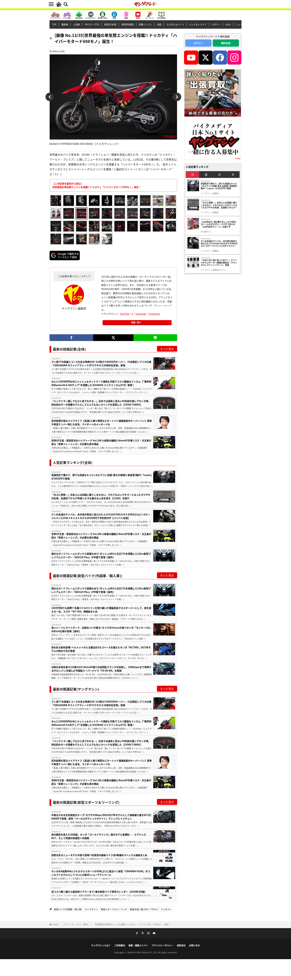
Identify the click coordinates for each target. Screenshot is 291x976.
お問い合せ (194, 945)
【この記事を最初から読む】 (96, 185)
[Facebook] (71, 337)
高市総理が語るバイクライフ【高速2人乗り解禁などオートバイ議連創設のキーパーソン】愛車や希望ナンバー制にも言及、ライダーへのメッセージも (101, 422)
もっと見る (167, 349)
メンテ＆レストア (198, 24)
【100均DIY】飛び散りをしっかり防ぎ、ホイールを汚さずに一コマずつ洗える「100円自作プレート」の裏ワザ (219, 224)
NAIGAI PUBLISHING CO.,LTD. (142, 952)
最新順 (64, 24)
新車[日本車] (110, 24)
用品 (159, 24)
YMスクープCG (92, 24)
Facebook (141, 313)
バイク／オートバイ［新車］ (76, 924)
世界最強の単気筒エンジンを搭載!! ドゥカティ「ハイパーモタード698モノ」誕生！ (133, 924)
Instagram (154, 313)
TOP (54, 24)
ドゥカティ (166, 909)
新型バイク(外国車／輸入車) (68, 909)
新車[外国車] (128, 24)
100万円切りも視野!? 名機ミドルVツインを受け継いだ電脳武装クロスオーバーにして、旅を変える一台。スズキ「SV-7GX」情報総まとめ (101, 609)
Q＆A (228, 24)
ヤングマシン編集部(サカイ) (213, 270)
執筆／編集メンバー (138, 945)
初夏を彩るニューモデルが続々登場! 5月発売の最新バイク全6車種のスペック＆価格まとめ (99, 855)
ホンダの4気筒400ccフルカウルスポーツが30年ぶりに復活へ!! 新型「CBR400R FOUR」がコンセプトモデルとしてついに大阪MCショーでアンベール (100, 873)
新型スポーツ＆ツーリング (114, 909)
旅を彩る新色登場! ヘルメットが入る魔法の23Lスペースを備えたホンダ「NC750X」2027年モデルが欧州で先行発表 (101, 649)
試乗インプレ (145, 24)
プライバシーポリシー (162, 945)
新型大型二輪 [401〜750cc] (144, 909)
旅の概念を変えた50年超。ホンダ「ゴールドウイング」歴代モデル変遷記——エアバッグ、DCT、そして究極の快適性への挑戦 (99, 836)
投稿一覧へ (136, 322)
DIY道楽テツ (206, 232)
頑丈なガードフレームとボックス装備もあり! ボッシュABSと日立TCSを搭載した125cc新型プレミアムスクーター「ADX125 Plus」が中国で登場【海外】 (101, 555)
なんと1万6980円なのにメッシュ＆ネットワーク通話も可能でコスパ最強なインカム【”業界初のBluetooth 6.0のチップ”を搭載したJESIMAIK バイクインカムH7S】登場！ (101, 383)
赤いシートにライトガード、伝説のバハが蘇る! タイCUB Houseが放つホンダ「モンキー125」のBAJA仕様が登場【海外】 (101, 629)
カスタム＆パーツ (175, 24)
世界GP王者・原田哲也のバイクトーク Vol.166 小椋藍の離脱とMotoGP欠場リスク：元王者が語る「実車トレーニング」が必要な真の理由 (101, 442)
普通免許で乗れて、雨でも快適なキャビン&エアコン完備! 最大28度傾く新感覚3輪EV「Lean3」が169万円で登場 (101, 476)
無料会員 (226, 43)
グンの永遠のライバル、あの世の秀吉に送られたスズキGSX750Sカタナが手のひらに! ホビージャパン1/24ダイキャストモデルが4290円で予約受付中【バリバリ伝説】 (100, 516)
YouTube (125, 313)
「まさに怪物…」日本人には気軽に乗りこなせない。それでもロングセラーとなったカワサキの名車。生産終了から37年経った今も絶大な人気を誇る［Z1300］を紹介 (100, 496)
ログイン (198, 43)
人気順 (76, 24)
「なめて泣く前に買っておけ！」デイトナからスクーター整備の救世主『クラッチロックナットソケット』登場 (219, 262)
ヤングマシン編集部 (210, 193)
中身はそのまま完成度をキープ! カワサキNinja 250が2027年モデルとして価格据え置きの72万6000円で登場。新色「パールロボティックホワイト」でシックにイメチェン (101, 816)
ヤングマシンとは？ (101, 945)
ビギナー (216, 24)
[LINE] (155, 337)
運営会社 (181, 945)
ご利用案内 (119, 945)
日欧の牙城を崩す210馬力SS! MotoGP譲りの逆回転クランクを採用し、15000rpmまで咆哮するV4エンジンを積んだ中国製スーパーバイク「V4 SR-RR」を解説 (101, 668)
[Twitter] (113, 337)
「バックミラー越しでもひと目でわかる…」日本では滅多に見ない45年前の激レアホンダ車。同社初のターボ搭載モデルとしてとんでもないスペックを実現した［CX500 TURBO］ (101, 402)
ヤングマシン (91, 909)
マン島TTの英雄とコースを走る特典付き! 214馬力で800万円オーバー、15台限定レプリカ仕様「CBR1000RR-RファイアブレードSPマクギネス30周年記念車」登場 (101, 363)
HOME (55, 924)
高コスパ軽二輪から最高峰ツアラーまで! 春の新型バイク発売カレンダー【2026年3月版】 (99, 891)
